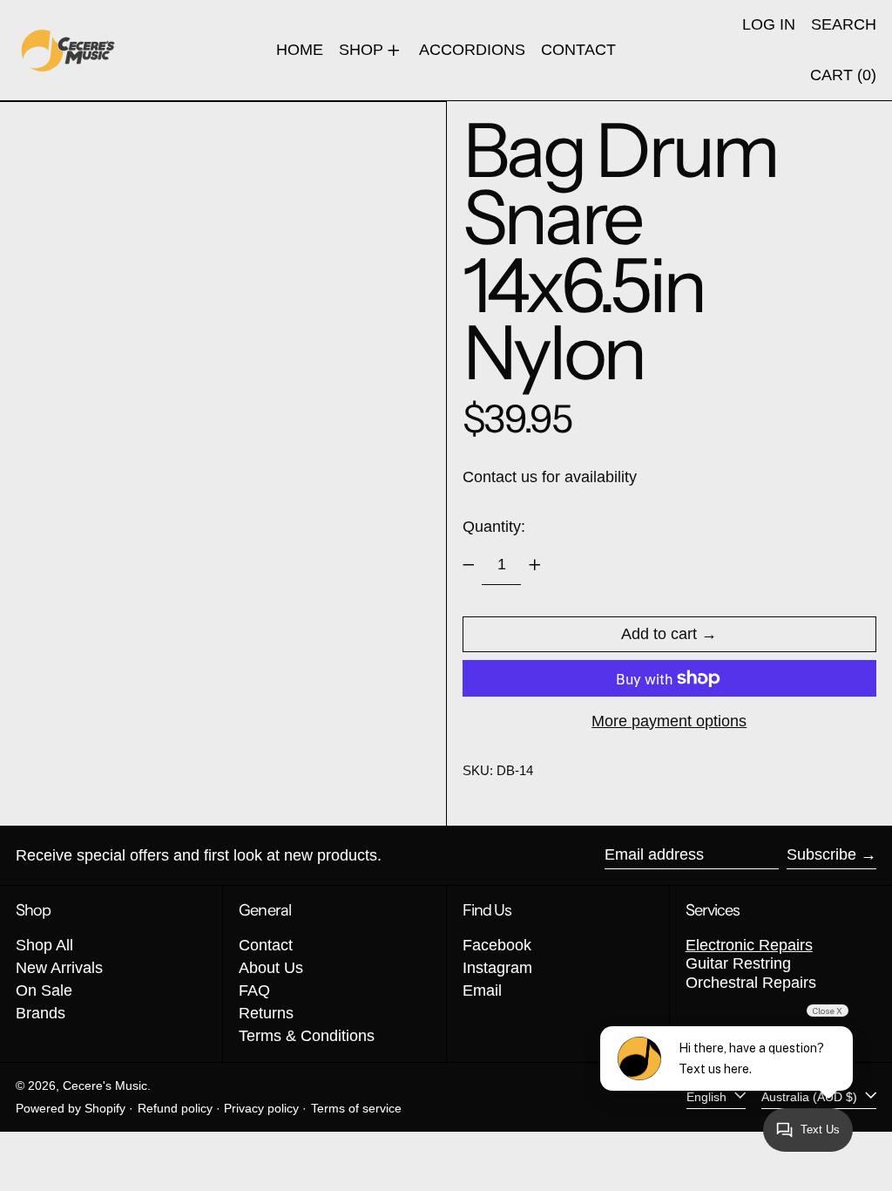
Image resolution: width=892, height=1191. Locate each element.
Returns (266, 1013)
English (708, 1097)
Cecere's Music (105, 1085)
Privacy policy (261, 1108)
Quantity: (494, 526)
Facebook (497, 945)
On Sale (44, 990)
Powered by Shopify (70, 1108)
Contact (266, 945)
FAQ (254, 990)
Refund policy (175, 1108)
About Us (271, 968)
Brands (40, 1013)
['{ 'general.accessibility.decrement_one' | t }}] (469, 565)
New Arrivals (59, 968)
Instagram (497, 968)
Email (482, 990)
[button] (843, 25)
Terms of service (356, 1108)
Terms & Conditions (307, 1036)
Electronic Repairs (749, 945)
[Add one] (535, 565)
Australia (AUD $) (811, 1097)
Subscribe (821, 854)
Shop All (44, 945)
